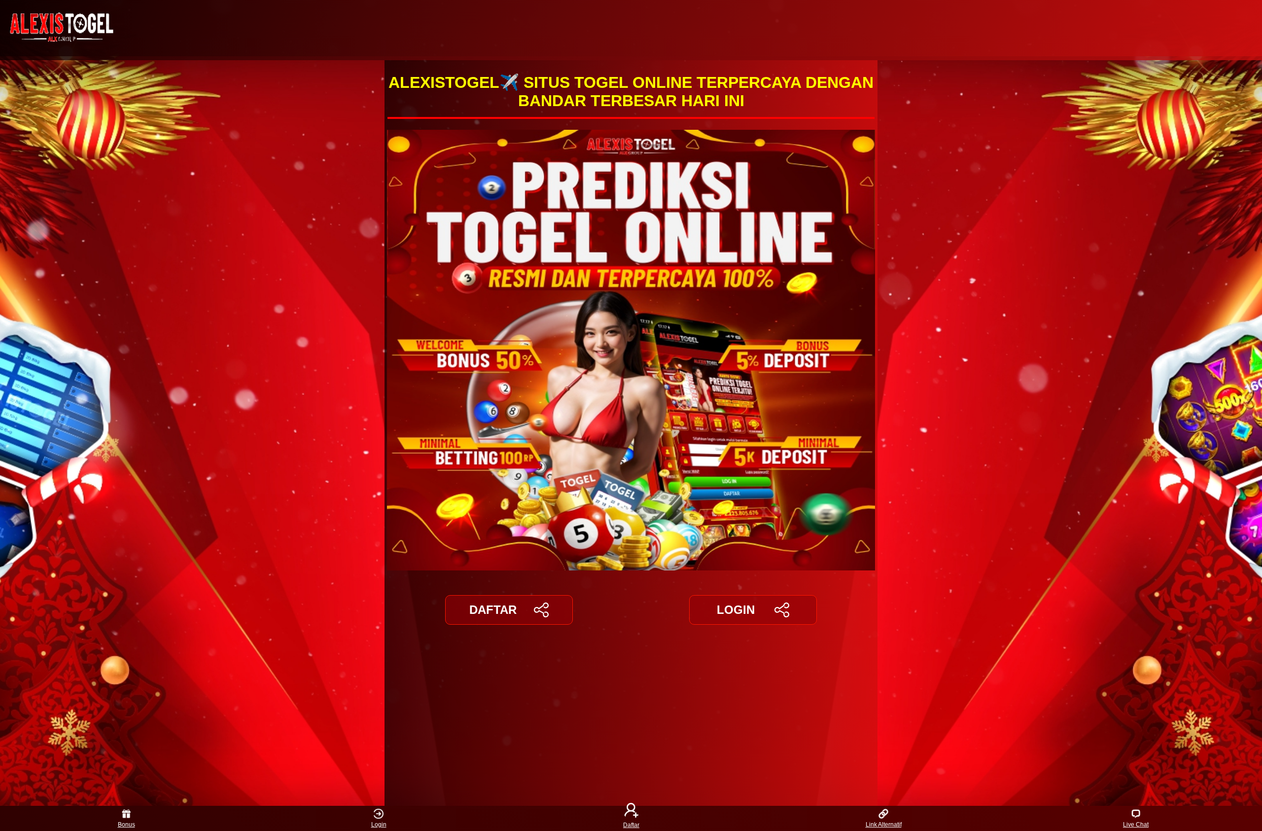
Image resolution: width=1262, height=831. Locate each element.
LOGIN (736, 609)
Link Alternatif (884, 824)
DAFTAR (493, 609)
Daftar (631, 824)
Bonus (126, 824)
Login (378, 824)
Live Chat (1136, 824)
